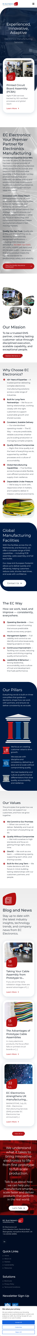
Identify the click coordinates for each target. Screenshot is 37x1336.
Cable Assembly (17, 85)
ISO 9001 (17, 245)
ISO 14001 (26, 245)
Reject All (18, 1332)
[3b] (19, 61)
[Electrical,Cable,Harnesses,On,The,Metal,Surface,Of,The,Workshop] (18, 943)
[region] (18, 1321)
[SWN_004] (10, 3)
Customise (18, 1327)
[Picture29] (18, 500)
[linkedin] (4, 1241)
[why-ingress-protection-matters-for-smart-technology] (18, 1065)
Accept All (18, 1322)
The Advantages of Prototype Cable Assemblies (18, 1034)
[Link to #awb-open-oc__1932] (33, 4)
